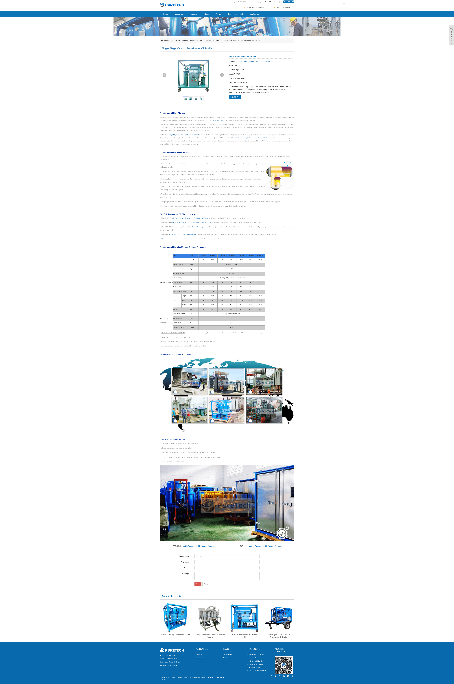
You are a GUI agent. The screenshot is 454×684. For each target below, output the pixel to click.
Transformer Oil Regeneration (198, 227)
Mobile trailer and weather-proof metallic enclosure (178, 239)
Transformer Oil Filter (218, 120)
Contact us (254, 14)
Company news (227, 655)
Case (206, 14)
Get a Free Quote (288, 2)
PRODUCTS (253, 649)
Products (193, 14)
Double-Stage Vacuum (179, 222)
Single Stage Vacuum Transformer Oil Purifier (215, 40)
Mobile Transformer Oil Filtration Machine (198, 546)
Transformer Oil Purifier (187, 40)
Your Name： (186, 562)
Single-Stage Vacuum (177, 218)
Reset (206, 584)
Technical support (235, 14)
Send (198, 584)
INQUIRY (235, 97)
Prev (164, 75)
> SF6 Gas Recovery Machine (257, 671)
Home (165, 14)
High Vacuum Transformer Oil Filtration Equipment (264, 546)
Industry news (226, 658)
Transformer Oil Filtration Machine (267, 138)
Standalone (173, 234)
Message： (186, 574)
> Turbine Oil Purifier (254, 658)
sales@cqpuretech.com (255, 8)
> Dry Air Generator (253, 667)
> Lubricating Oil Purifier (255, 661)
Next (222, 75)
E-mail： (187, 568)
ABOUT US (202, 649)
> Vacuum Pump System (255, 664)
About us (179, 14)
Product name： (184, 556)
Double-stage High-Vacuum (244, 138)
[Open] (451, 35)
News (218, 14)
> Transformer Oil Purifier (255, 655)
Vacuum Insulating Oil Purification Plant (175, 635)
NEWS (225, 649)
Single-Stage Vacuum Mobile (178, 135)
